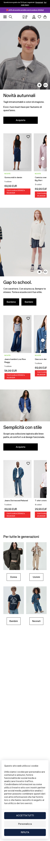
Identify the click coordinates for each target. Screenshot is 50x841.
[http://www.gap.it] (25, 17)
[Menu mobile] (5, 17)
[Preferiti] (39, 17)
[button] (42, 158)
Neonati (36, 621)
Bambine (11, 302)
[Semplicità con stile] (25, 421)
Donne (13, 577)
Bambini (29, 302)
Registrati (39, 2)
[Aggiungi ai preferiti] (28, 136)
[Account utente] (34, 17)
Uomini (36, 577)
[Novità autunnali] (25, 74)
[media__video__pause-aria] (39, 85)
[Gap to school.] (25, 258)
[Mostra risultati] (10, 17)
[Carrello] (45, 17)
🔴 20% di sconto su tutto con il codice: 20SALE (25, 10)
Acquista (20, 120)
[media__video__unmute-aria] (45, 85)
